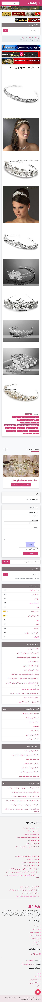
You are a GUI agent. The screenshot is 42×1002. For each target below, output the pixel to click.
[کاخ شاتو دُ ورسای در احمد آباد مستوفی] (21, 8)
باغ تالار (21, 599)
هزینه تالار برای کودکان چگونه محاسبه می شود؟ (25, 796)
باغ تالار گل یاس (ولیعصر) (31, 763)
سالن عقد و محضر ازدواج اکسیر (30, 772)
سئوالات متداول (34, 935)
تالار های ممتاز (21, 611)
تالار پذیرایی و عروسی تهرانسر (30, 689)
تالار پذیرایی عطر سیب (32, 759)
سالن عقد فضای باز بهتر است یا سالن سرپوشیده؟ (25, 805)
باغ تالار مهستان (34, 722)
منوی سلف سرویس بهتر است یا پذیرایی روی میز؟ (25, 792)
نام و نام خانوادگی (33, 513)
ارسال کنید (30, 553)
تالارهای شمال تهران (33, 649)
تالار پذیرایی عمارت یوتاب (32, 751)
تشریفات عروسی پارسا (32, 718)
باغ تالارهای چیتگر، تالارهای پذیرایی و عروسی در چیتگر (23, 678)
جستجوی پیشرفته (32, 831)
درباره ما (36, 926)
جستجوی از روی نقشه (30, 834)
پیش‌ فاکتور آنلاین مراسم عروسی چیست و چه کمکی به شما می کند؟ (22, 810)
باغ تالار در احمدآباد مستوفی (31, 666)
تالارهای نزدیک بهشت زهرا (31, 697)
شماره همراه (35, 520)
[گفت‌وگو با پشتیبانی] (38, 992)
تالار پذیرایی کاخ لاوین (32, 735)
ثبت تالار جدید (35, 938)
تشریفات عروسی (21, 603)
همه (5, 709)
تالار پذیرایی (21, 594)
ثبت (6, 30)
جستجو (6, 561)
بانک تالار (36, 38)
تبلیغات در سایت (34, 932)
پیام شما (36, 528)
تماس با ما (36, 929)
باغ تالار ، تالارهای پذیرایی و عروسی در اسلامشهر (25, 674)
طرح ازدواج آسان (32, 840)
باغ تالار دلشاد (35, 730)
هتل (21, 607)
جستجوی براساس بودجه (30, 828)
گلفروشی (21, 637)
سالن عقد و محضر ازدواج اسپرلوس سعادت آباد (25, 755)
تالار (38, 973)
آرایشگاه (21, 628)
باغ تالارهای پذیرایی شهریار (31, 670)
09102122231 (29, 960)
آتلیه (21, 624)
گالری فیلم (36, 942)
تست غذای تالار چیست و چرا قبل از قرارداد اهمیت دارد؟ (23, 788)
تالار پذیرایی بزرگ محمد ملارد (30, 768)
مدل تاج (23, 38)
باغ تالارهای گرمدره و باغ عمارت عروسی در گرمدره (24, 693)
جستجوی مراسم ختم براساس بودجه (27, 837)
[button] (7, 449)
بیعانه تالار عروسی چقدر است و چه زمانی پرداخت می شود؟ (22, 800)
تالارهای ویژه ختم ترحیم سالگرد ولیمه (28, 702)
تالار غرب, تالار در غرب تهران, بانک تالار (28, 653)
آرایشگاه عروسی (34, 983)
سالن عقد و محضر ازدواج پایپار (30, 713)
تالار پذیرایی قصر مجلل (27, 480)
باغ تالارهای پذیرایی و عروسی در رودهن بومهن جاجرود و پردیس (22, 684)
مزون (21, 620)
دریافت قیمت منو (16, 485)
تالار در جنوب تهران (33, 661)
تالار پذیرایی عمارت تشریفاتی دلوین (29, 776)
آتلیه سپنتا (36, 726)
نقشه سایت (35, 945)
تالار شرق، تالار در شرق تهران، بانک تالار (28, 657)
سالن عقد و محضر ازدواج (21, 633)
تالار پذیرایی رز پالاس (33, 739)
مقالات (29, 38)
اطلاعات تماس (26, 485)
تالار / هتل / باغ (21, 590)
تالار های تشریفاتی (21, 616)
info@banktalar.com (27, 964)
